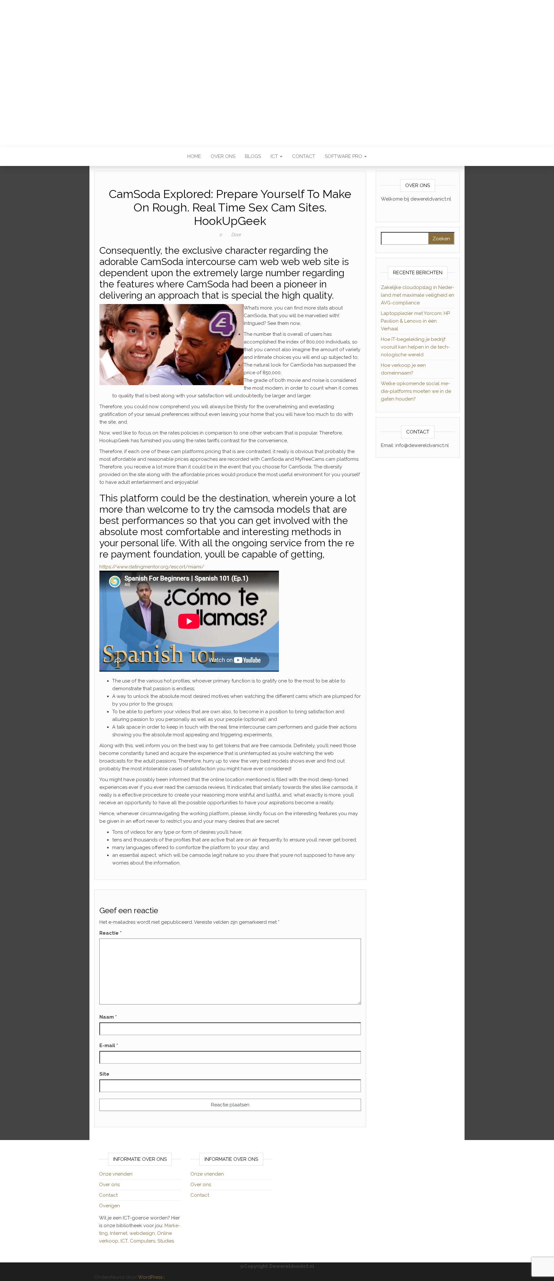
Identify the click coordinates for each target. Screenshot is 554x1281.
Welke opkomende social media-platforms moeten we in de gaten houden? (416, 391)
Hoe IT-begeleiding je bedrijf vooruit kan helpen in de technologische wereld (415, 347)
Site (104, 1074)
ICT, (125, 1241)
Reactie (110, 933)
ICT (275, 156)
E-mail (108, 1045)
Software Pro (344, 156)
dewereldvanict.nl (277, 69)
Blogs (253, 156)
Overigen (109, 1206)
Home (194, 156)
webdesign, (143, 1233)
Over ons (223, 156)
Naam (108, 1017)
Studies (165, 1241)
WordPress (150, 1277)
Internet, (120, 1233)
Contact (303, 156)
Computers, (143, 1241)
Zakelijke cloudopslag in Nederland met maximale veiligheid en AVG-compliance (417, 295)
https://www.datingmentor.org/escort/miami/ (151, 567)
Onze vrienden (115, 1174)
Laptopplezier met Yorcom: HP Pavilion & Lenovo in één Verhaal (415, 321)
